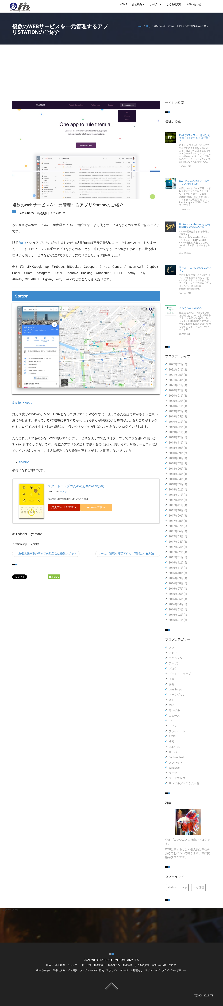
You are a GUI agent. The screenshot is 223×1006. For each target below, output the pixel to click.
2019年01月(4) (178, 432)
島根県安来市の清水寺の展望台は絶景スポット (46, 553)
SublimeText (176, 757)
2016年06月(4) (178, 593)
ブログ (173, 668)
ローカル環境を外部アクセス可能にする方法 (127, 553)
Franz (22, 242)
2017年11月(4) (178, 505)
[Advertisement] (111, 70)
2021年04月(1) (178, 380)
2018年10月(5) (178, 447)
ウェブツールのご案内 (92, 970)
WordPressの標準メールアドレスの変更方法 (194, 182)
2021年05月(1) (178, 374)
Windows (174, 767)
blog (148, 26)
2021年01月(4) (178, 385)
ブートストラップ (180, 673)
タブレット (176, 762)
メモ (171, 700)
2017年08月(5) (178, 520)
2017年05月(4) (178, 536)
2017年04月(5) (178, 541)
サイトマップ (152, 970)
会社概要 (60, 965)
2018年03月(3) (178, 484)
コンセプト (73, 965)
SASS (172, 736)
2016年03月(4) (178, 609)
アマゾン (174, 663)
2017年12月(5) (178, 500)
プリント (174, 726)
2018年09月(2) (178, 453)
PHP (171, 720)
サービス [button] (154, 4)
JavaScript (175, 689)
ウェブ (173, 773)
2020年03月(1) (178, 395)
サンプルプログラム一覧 (184, 783)
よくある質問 (174, 4)
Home (140, 26)
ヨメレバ (65, 491)
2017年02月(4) (178, 552)
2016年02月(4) (178, 614)
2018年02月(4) (178, 489)
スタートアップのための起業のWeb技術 (76, 486)
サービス (86, 965)
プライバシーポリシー (174, 970)
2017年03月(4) (178, 547)
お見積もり (136, 970)
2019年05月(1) (178, 416)
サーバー (174, 752)
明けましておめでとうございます (195, 269)
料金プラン (114, 965)
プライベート (177, 731)
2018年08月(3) (178, 458)
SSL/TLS (174, 747)
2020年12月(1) (178, 390)
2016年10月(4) (178, 573)
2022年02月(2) (178, 364)
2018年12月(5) (178, 437)
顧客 (171, 684)
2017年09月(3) (178, 515)
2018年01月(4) (178, 494)
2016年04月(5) (178, 604)
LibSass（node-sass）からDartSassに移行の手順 (194, 225)
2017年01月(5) (178, 557)
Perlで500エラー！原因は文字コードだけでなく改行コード (195, 138)
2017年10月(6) (178, 510)
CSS (171, 679)
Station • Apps (22, 402)
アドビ (173, 653)
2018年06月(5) (178, 468)
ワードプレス (177, 778)
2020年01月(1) (178, 406)
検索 (171, 741)
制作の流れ (100, 965)
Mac (171, 705)
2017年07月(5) (178, 526)
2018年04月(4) (178, 479)
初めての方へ (43, 970)
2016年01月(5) (178, 620)
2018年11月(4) (178, 442)
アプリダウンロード (117, 970)
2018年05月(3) (178, 474)
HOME (123, 4)
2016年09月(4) (178, 578)
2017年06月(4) (178, 531)
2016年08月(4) (178, 583)
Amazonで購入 (96, 507)
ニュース (174, 715)
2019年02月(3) (178, 427)
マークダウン (177, 694)
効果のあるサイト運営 (65, 970)
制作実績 (127, 965)
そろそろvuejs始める (190, 308)
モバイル (174, 710)
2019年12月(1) (178, 411)
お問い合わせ (193, 4)
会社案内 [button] (137, 4)
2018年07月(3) (178, 463)
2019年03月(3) (178, 421)
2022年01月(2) (178, 369)
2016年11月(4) (178, 567)
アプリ (173, 647)
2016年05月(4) (178, 599)
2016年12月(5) (178, 562)
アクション (176, 658)
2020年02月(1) (178, 401)
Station (24, 462)
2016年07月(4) (178, 588)
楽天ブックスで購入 (63, 507)
